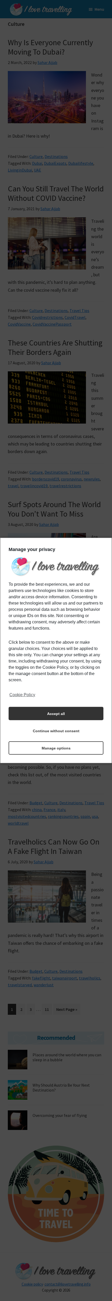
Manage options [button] (56, 748)
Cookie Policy (22, 695)
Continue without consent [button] (56, 731)
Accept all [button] (56, 714)
